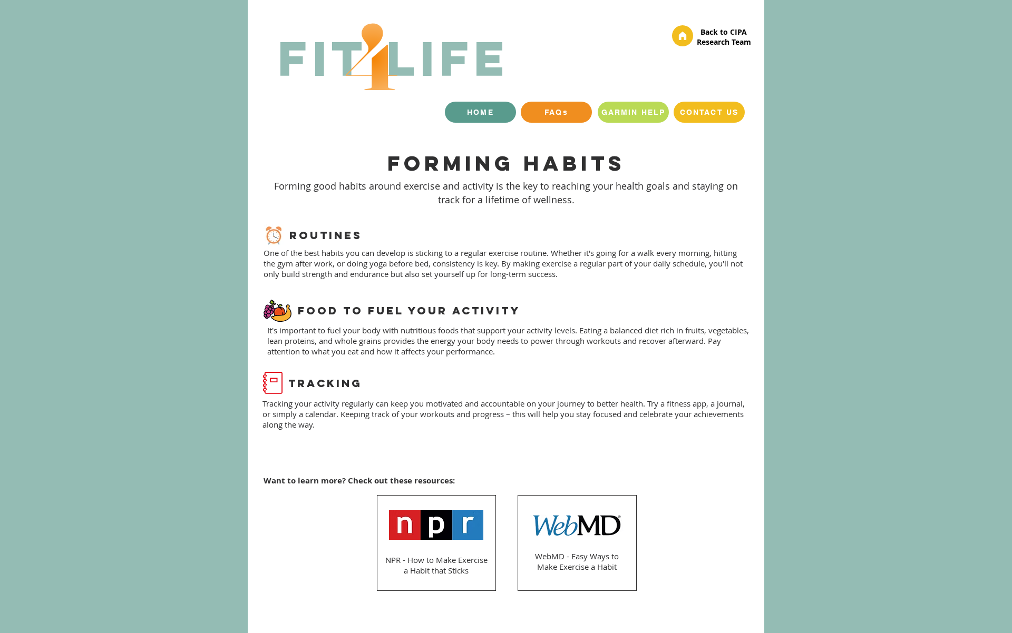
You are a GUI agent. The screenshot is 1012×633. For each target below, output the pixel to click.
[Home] (682, 35)
